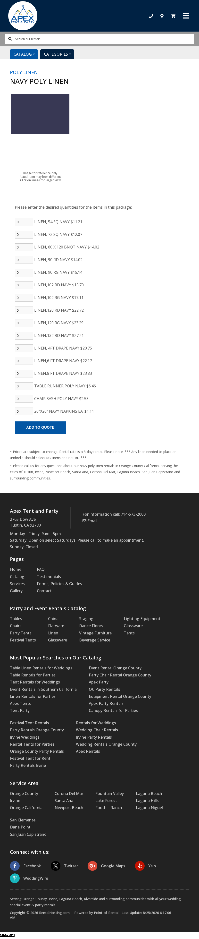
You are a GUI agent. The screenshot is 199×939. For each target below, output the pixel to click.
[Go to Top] (189, 930)
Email (91, 520)
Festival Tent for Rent (30, 758)
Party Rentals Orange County (37, 730)
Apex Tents (20, 703)
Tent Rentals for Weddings (35, 682)
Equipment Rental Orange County (120, 696)
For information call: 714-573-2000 (114, 514)
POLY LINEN (24, 72)
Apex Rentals (88, 751)
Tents (129, 633)
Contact (44, 590)
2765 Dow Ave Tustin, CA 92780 (25, 522)
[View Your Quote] (173, 16)
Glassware (57, 640)
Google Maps (113, 866)
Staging (86, 618)
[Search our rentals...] (10, 39)
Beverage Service (94, 640)
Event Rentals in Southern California (43, 689)
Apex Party (98, 682)
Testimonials (49, 576)
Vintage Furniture (95, 633)
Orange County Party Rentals (37, 751)
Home (15, 569)
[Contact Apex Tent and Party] (162, 16)
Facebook (32, 866)
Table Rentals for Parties (33, 675)
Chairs (15, 625)
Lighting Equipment (142, 618)
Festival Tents (23, 640)
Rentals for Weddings (96, 723)
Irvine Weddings (25, 737)
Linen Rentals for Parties (33, 696)
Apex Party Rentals (106, 703)
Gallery (16, 590)
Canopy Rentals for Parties (113, 710)
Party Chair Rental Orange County (120, 675)
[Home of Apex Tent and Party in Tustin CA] (22, 16)
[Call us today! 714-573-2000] (151, 16)
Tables (16, 618)
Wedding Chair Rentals (97, 730)
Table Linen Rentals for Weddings (41, 668)
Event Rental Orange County (115, 668)
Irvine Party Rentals (94, 737)
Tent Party (20, 710)
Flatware (56, 625)
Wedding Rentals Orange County (106, 744)
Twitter (71, 866)
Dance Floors (91, 625)
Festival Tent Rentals (29, 723)
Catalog (17, 576)
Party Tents (21, 633)
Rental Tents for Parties (32, 744)
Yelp (152, 866)
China (53, 618)
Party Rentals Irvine (28, 765)
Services (17, 583)
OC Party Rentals (104, 689)
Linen (53, 633)
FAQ (41, 569)
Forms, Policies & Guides (59, 583)
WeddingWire (35, 878)
